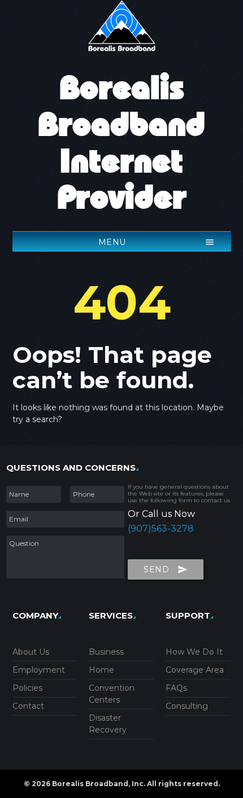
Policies (27, 688)
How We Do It (194, 652)
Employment (38, 670)
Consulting (187, 706)
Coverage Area (195, 670)
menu (156, 242)
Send (166, 569)
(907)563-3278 (161, 528)
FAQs (176, 688)
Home (101, 670)
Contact (28, 706)
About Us (30, 652)
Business (106, 652)
